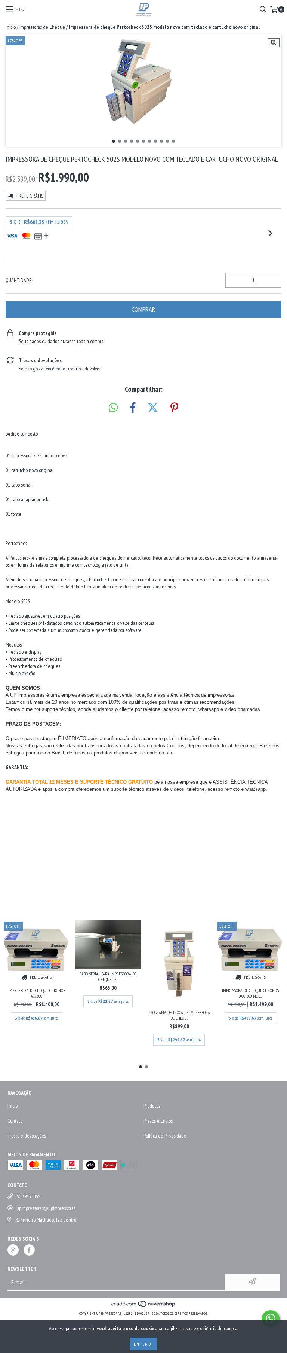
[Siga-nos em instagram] (13, 1250)
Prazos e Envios (158, 1120)
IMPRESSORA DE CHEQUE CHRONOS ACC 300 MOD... (250, 993)
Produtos (152, 1105)
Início (11, 27)
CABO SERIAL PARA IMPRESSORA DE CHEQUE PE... (108, 976)
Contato (14, 1120)
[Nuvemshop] (143, 1306)
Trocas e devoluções (26, 1135)
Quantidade (18, 280)
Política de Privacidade (165, 1135)
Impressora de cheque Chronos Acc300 (36, 993)
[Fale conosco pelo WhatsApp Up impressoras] (271, 1318)
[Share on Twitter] (153, 407)
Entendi (143, 1344)
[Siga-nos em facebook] (29, 1250)
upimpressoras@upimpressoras (45, 1208)
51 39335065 (28, 1196)
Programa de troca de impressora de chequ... (179, 1015)
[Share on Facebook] (132, 407)
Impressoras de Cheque (42, 27)
